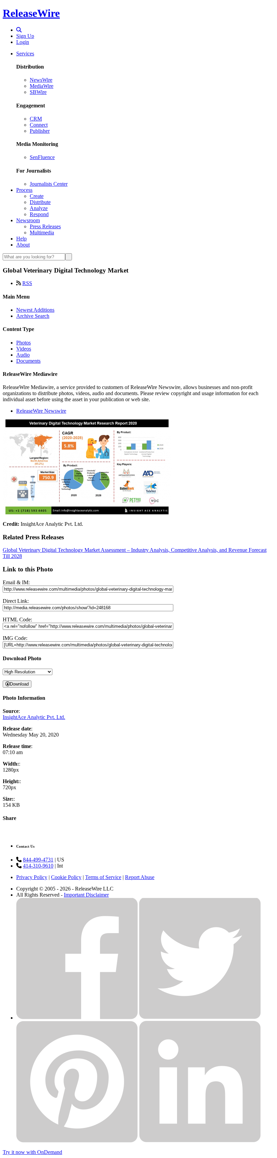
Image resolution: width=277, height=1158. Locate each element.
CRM (36, 119)
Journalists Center (49, 184)
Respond (39, 214)
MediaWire (41, 86)
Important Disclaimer (86, 895)
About (23, 245)
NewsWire (41, 80)
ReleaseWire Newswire (41, 411)
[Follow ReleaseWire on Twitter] (200, 1018)
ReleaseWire (31, 13)
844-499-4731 (38, 860)
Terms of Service (103, 877)
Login (22, 42)
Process (24, 190)
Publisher (40, 131)
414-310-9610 (38, 866)
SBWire (38, 92)
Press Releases (45, 226)
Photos (23, 342)
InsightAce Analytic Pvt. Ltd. (34, 717)
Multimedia (42, 232)
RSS (27, 283)
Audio (23, 355)
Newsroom (28, 220)
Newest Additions (35, 310)
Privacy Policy (31, 877)
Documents (28, 361)
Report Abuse (139, 877)
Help (21, 238)
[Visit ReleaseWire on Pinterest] (77, 1140)
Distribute (40, 202)
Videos (23, 349)
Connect (39, 125)
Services (25, 53)
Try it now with (32, 1152)
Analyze (39, 208)
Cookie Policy (66, 877)
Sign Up (25, 36)
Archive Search (32, 316)
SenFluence (42, 157)
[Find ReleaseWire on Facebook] (77, 1018)
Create (37, 196)
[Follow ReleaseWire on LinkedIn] (200, 1140)
